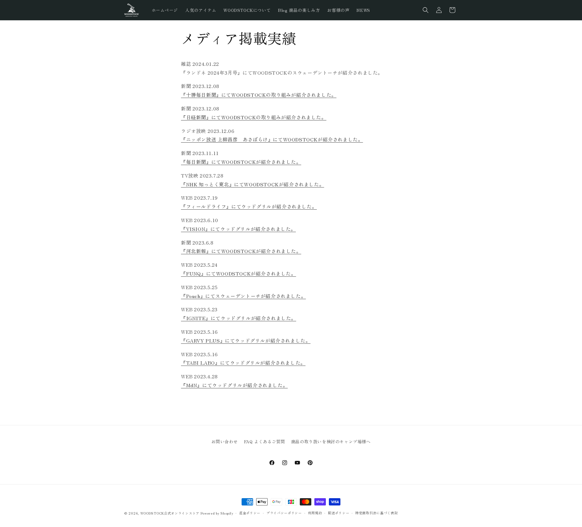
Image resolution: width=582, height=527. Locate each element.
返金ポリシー (249, 512)
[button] (425, 10)
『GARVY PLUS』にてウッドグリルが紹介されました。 (245, 340)
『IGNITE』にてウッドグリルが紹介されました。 (238, 318)
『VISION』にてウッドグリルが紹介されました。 (238, 228)
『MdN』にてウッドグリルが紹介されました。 (234, 385)
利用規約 (315, 512)
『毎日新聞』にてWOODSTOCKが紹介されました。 (241, 161)
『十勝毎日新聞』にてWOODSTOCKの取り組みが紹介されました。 (258, 94)
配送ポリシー (338, 512)
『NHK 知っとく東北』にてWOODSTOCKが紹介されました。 (252, 184)
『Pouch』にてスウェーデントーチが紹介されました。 (243, 295)
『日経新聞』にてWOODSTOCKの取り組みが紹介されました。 (253, 117)
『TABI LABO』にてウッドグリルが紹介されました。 (243, 362)
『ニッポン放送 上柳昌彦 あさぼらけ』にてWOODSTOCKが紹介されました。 (272, 139)
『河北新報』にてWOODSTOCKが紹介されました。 (241, 251)
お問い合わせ (224, 441)
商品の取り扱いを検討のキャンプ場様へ (331, 441)
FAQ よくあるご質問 (264, 441)
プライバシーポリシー (284, 512)
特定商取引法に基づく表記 (376, 512)
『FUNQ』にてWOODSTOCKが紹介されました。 (238, 273)
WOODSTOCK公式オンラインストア (169, 513)
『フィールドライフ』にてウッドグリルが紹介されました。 (249, 206)
